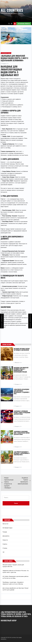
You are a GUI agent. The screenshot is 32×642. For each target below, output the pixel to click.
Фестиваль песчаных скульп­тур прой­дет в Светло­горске (22, 349)
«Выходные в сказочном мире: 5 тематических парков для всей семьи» (21, 433)
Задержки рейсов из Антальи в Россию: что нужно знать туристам (16, 571)
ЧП (3, 552)
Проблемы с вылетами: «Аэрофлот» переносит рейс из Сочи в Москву (13, 583)
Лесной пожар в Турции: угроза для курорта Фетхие (13, 565)
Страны (5, 548)
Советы (5, 544)
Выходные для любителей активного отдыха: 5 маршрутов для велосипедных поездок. (21, 370)
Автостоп (5, 523)
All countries (12, 10)
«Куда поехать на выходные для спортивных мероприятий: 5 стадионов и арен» (21, 391)
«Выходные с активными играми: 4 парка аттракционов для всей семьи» (22, 412)
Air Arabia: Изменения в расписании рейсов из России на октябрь (15, 577)
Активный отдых (7, 528)
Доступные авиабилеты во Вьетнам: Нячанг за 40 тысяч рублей (16, 589)
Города (5, 532)
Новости (5, 540)
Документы (6, 536)
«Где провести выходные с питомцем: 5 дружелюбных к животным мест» (22, 453)
